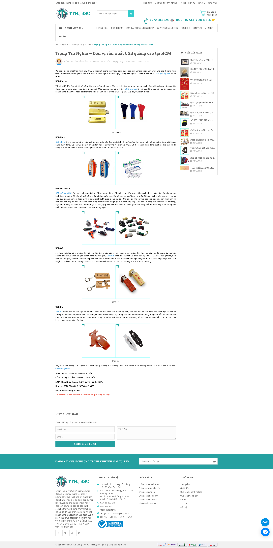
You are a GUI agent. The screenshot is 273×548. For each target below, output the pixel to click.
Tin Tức (197, 28)
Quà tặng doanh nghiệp (166, 2)
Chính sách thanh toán (149, 484)
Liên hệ (191, 2)
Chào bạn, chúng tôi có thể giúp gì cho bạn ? (76, 2)
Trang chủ (102, 28)
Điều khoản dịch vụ (148, 503)
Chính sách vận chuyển (149, 488)
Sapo (123, 544)
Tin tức (182, 2)
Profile (185, 28)
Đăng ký (201, 2)
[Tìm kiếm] (131, 13)
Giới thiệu (117, 28)
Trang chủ (148, 2)
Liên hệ (208, 28)
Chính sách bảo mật (148, 499)
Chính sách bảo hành (148, 495)
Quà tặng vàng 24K (167, 28)
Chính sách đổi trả (147, 492)
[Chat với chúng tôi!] (265, 532)
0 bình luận (143, 61)
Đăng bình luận (85, 444)
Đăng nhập (212, 2)
